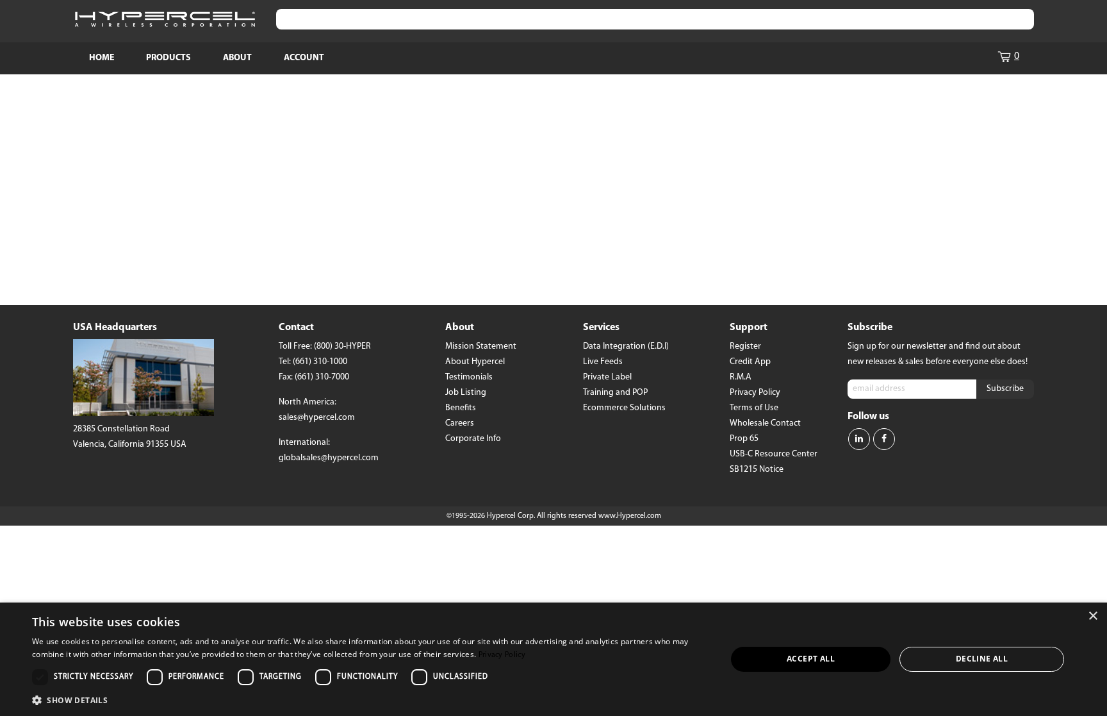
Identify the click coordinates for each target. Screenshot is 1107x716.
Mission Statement (480, 346)
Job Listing (465, 392)
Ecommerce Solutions (624, 408)
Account (304, 58)
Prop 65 (744, 439)
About (237, 58)
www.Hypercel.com (629, 516)
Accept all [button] (811, 658)
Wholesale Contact (765, 423)
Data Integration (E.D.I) (626, 346)
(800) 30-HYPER (342, 346)
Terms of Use (754, 408)
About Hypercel (475, 362)
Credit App (750, 362)
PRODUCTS (168, 58)
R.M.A (740, 377)
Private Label (607, 377)
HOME (101, 58)
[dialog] (553, 659)
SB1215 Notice (756, 469)
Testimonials (469, 377)
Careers (459, 423)
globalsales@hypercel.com (329, 458)
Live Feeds (603, 362)
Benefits (460, 408)
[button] (369, 699)
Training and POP (615, 392)
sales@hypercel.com (317, 417)
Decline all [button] (982, 658)
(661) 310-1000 (320, 362)
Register (745, 346)
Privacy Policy (755, 392)
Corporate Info (473, 439)
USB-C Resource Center (773, 454)
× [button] (1092, 616)
